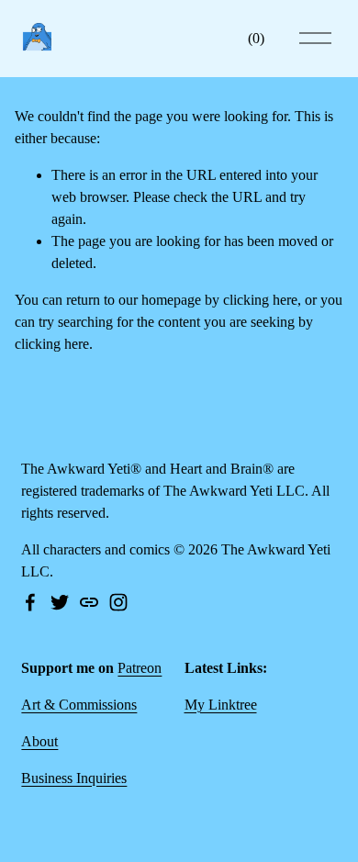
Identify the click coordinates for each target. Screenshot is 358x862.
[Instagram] (118, 602)
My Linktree (221, 704)
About (39, 741)
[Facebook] (30, 602)
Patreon (139, 668)
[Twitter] (59, 602)
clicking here (260, 300)
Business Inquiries (74, 778)
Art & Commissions (79, 704)
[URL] (89, 602)
